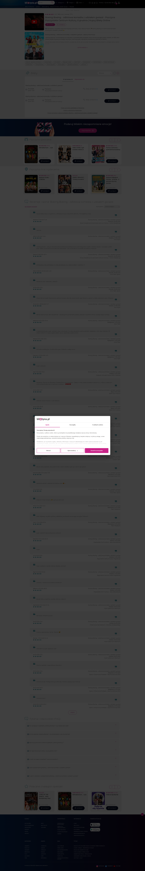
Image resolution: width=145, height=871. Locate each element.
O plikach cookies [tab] (97, 424)
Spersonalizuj (72, 450)
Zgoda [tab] (47, 424)
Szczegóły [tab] (72, 424)
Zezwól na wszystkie (97, 450)
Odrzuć (48, 450)
